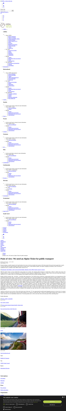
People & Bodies (11, 40)
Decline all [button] (52, 404)
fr (3, 17)
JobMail (10, 95)
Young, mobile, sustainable (5, 302)
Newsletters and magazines (13, 63)
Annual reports (11, 85)
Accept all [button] (52, 401)
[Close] (3, 34)
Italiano (4, 231)
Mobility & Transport (5, 358)
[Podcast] (3, 5)
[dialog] (33, 403)
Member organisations (12, 44)
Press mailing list (11, 98)
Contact (9, 47)
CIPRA (4, 29)
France (4, 116)
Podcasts (10, 64)
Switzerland (5, 195)
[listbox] (62, 397)
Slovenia (5, 178)
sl (3, 20)
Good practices (11, 60)
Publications (10, 54)
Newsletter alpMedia (12, 93)
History (9, 42)
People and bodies (12, 75)
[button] (22, 409)
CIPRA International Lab (13, 77)
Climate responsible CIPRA (14, 38)
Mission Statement (12, 36)
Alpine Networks (11, 45)
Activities (10, 188)
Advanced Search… (5, 12)
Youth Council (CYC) (12, 41)
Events (9, 59)
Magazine (3, 380)
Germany (5, 131)
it (3, 19)
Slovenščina (5, 232)
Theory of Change (12, 37)
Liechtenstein (6, 162)
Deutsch (4, 227)
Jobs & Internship (11, 78)
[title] (13, 11)
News (4, 254)
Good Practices (11, 91)
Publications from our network (14, 58)
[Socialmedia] (3, 7)
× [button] (64, 397)
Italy (4, 147)
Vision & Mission (11, 74)
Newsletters (3, 378)
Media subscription (4, 390)
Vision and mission (12, 140)
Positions (10, 52)
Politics (9, 51)
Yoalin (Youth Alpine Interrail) (5, 353)
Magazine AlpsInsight (12, 97)
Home (4, 253)
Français (5, 230)
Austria (4, 99)
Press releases (3, 387)
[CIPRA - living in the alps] (6, 1)
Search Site (3, 9)
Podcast (9, 96)
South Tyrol (5, 211)
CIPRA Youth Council (5, 363)
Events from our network (13, 112)
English (4, 228)
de (3, 15)
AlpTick (2, 330)
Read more (36, 402)
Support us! (10, 48)
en (3, 16)
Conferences (10, 55)
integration (20, 285)
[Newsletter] (3, 3)
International (5, 66)
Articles (9, 57)
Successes (10, 43)
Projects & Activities (12, 50)
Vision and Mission (12, 108)
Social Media (11, 65)
